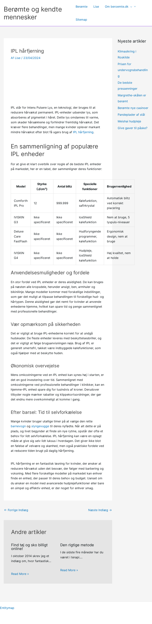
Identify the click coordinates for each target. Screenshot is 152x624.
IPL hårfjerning (83, 132)
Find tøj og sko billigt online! (29, 547)
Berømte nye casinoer (133, 108)
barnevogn (18, 426)
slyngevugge (40, 426)
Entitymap (7, 608)
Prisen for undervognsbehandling (133, 70)
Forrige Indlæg (16, 510)
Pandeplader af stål (131, 114)
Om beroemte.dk (116, 6)
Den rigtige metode (77, 545)
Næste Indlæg (100, 510)
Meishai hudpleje (129, 121)
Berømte (81, 6)
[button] (130, 6)
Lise (96, 6)
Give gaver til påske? (132, 128)
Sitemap (81, 19)
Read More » (20, 574)
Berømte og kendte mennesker (33, 13)
